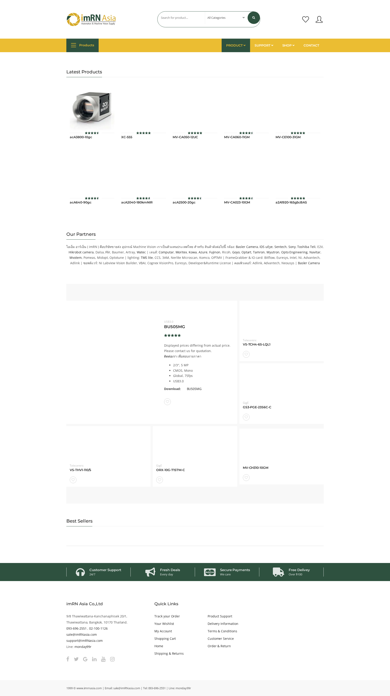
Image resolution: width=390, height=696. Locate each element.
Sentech (280, 247)
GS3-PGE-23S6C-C (257, 407)
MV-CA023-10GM (237, 202)
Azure (203, 252)
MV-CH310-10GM (255, 468)
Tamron (259, 252)
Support (263, 45)
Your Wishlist (164, 623)
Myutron (273, 252)
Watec (141, 252)
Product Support (220, 616)
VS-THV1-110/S (80, 470)
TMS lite (147, 257)
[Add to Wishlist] (167, 401)
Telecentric (250, 340)
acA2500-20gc (184, 202)
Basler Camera (247, 247)
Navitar (314, 252)
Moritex (181, 252)
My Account (163, 631)
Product (235, 45)
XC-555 (126, 137)
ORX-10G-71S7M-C (170, 470)
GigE (246, 403)
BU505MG (174, 326)
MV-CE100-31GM (288, 137)
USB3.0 (168, 322)
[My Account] (319, 19)
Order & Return (219, 646)
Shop (287, 45)
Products (86, 45)
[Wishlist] (305, 19)
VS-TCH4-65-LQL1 (256, 344)
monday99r (83, 647)
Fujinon (215, 252)
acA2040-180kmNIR (137, 202)
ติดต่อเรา (170, 356)
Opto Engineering (294, 252)
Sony (292, 247)
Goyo (236, 252)
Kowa (193, 252)
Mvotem (76, 257)
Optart (246, 252)
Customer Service (221, 638)
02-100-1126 (98, 628)
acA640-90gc (80, 202)
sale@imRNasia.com (81, 634)
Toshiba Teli (306, 247)
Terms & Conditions (222, 631)
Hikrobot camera (81, 252)
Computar (166, 252)
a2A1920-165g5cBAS (291, 202)
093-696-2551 (76, 628)
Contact (311, 45)
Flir (107, 252)
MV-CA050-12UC (185, 137)
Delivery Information (223, 623)
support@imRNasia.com (84, 640)
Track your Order (167, 616)
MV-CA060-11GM (237, 137)
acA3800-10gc (81, 137)
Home (158, 646)
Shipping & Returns (169, 653)
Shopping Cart (165, 638)
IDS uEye (266, 247)
